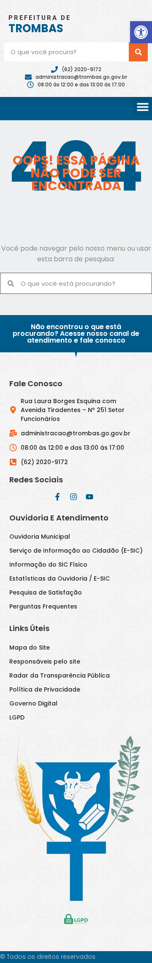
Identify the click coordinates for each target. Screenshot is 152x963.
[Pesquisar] (138, 51)
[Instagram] (73, 497)
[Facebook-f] (57, 497)
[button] (141, 32)
